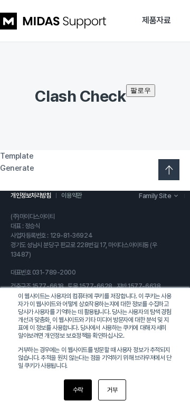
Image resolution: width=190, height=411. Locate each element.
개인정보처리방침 (31, 195)
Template (16, 156)
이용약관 (71, 195)
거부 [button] (112, 390)
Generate (17, 168)
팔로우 (140, 90)
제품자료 (156, 20)
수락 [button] (78, 390)
